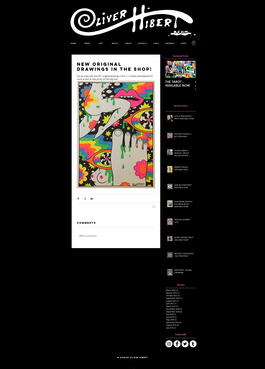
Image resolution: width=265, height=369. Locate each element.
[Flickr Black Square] (131, 367)
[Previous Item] (170, 69)
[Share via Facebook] (78, 198)
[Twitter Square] (134, 367)
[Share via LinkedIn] (91, 198)
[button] (194, 43)
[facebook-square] (127, 367)
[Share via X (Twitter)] (85, 198)
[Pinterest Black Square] (137, 367)
